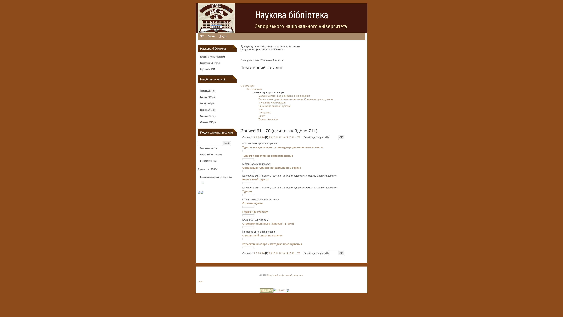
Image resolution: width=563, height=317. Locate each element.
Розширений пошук (208, 161)
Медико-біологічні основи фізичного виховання (284, 95)
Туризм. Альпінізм (268, 119)
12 (280, 137)
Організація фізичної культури (274, 106)
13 (283, 137)
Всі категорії (247, 85)
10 (273, 137)
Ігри (260, 109)
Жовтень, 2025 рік (208, 122)
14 (286, 137)
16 (293, 137)
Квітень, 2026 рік (207, 97)
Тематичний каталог (208, 148)
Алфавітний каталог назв (211, 154)
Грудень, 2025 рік (207, 109)
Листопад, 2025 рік (208, 116)
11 (277, 137)
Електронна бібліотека (210, 63)
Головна (211, 36)
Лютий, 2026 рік (207, 103)
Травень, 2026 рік (207, 91)
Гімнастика (264, 112)
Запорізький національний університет (285, 274)
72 (298, 137)
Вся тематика (254, 89)
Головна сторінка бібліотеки (212, 56)
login (200, 281)
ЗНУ (202, 36)
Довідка (223, 36)
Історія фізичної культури (272, 102)
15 (290, 137)
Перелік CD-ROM (207, 69)
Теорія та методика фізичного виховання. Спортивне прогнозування (295, 99)
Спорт (261, 116)
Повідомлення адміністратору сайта (216, 177)
